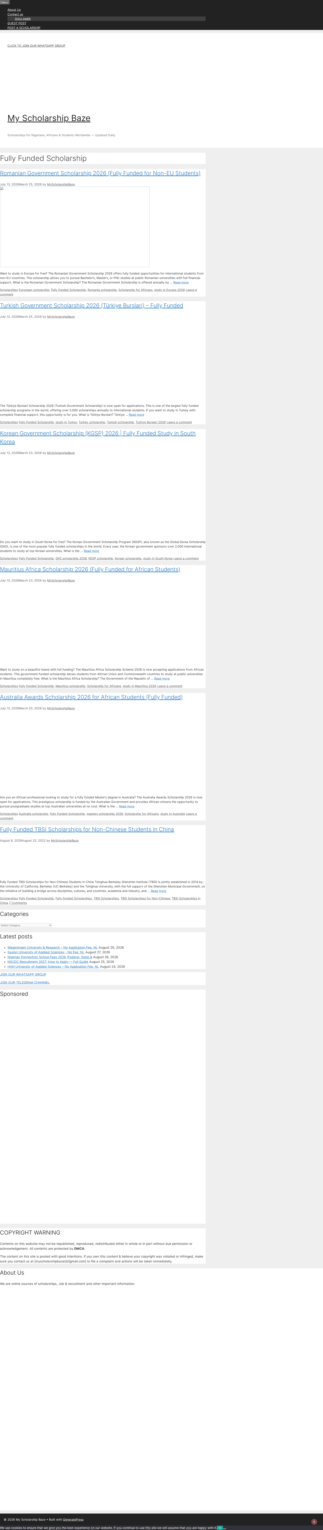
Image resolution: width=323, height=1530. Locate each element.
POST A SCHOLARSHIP (23, 28)
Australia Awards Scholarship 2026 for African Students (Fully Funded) (91, 697)
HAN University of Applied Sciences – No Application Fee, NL (53, 966)
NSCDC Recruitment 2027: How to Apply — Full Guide (47, 962)
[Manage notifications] (314, 1522)
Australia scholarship (33, 814)
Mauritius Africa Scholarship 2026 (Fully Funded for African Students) (90, 569)
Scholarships (9, 290)
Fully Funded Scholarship (68, 290)
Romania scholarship (102, 290)
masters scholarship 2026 (105, 814)
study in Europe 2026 (169, 290)
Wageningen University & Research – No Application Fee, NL (52, 947)
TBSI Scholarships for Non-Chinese (145, 898)
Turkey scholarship (92, 422)
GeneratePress (73, 1519)
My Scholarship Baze (48, 118)
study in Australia (172, 814)
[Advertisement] (110, 77)
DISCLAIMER (23, 18)
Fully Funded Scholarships (74, 898)
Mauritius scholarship (70, 686)
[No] (224, 1528)
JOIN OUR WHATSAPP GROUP (23, 974)
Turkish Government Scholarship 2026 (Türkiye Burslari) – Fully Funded (91, 305)
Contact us (15, 14)
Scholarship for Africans (136, 290)
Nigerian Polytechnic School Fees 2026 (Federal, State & (49, 957)
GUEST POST (16, 23)
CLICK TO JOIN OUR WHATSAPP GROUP (36, 46)
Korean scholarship (128, 558)
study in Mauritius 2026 (139, 686)
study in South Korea (158, 558)
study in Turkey (66, 422)
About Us (14, 10)
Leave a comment (179, 422)
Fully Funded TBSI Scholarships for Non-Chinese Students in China (87, 829)
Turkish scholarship (120, 422)
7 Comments (18, 903)
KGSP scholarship (100, 558)
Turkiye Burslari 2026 (151, 422)
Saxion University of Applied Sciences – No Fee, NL (45, 952)
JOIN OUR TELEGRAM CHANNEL (25, 982)
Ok (220, 1527)
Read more (181, 282)
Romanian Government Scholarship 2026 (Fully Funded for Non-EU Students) (100, 173)
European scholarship (34, 290)
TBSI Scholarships (106, 898)
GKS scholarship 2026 (71, 558)
